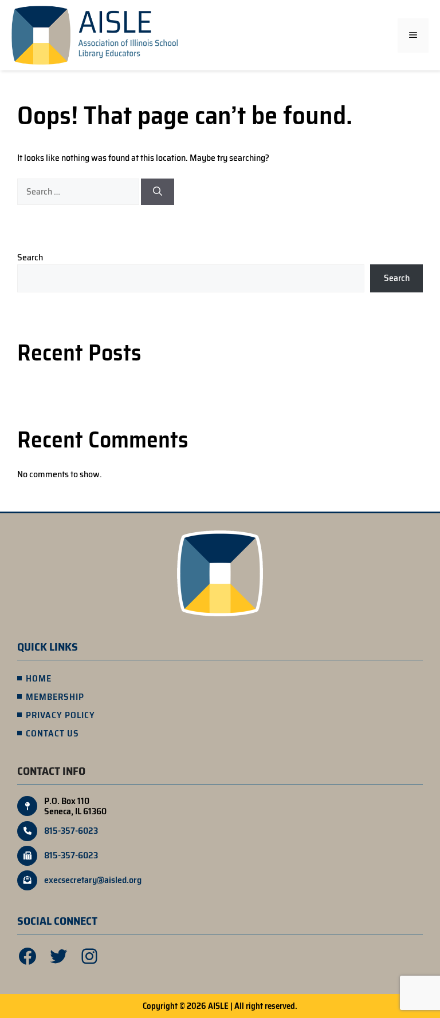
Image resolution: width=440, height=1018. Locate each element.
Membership (55, 697)
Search (30, 257)
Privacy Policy (60, 715)
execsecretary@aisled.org (93, 880)
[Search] (157, 192)
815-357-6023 (71, 831)
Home (39, 678)
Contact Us (52, 733)
